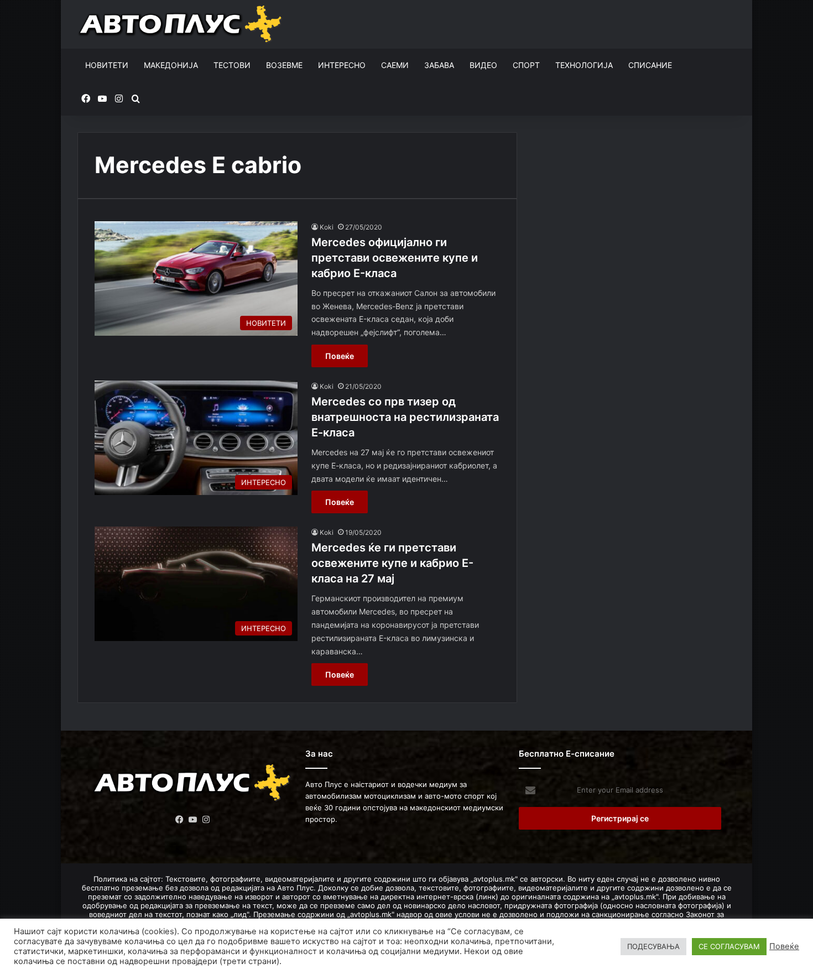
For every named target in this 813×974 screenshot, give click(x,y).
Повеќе (339, 356)
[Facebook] (179, 819)
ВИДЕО (483, 65)
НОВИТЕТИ (106, 65)
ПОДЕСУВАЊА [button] (653, 946)
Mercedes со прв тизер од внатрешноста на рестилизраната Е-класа (405, 417)
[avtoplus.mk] (181, 24)
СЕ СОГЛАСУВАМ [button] (729, 946)
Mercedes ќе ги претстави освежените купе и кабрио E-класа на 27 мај (392, 563)
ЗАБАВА (439, 65)
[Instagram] (206, 819)
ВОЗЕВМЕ (284, 65)
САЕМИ (395, 65)
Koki (326, 227)
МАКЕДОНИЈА (171, 65)
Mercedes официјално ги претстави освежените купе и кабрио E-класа (394, 258)
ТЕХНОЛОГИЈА (584, 65)
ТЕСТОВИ (232, 65)
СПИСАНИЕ (650, 65)
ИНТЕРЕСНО (342, 65)
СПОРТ (526, 65)
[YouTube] (193, 819)
